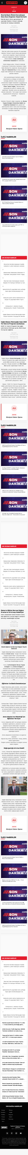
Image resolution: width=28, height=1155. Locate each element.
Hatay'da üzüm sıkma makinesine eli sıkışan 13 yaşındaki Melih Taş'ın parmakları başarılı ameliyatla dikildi (14, 299)
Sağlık (10, 1112)
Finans (3, 1117)
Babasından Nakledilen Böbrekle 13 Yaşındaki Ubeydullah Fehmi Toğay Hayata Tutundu (14, 274)
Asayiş (3, 1110)
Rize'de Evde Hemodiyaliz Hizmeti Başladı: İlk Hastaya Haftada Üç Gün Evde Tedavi (14, 282)
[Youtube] (20, 1133)
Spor (3, 1121)
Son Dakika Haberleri (14, 1106)
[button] (2, 3)
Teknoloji (10, 1119)
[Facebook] (11, 1133)
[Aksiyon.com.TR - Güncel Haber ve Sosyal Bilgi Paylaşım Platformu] (12, 2)
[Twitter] (7, 1133)
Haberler (14, 7)
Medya (11, 1110)
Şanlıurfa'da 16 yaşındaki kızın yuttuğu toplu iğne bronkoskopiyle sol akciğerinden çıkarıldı (14, 291)
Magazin (11, 1114)
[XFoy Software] (4, 1127)
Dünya (3, 1119)
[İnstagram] (16, 1133)
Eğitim (10, 1117)
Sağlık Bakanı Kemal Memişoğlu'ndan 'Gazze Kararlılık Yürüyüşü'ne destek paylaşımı (14, 316)
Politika (3, 1114)
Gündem (3, 1112)
